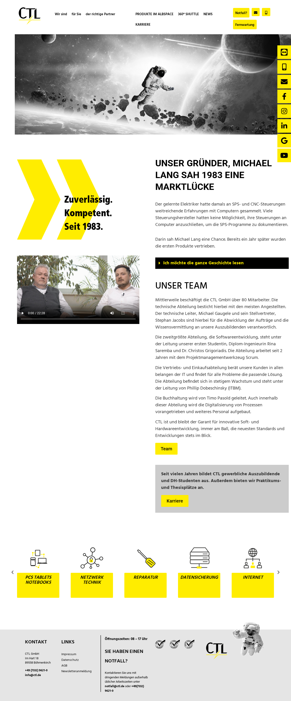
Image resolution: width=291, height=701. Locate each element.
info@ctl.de (33, 675)
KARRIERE (143, 24)
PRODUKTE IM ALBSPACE (154, 14)
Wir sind (61, 14)
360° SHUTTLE (188, 14)
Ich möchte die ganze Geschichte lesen (203, 263)
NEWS (208, 14)
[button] (222, 263)
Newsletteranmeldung (76, 671)
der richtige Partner (100, 14)
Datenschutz (70, 660)
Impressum (68, 654)
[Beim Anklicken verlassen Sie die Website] (284, 52)
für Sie (76, 14)
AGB (64, 665)
